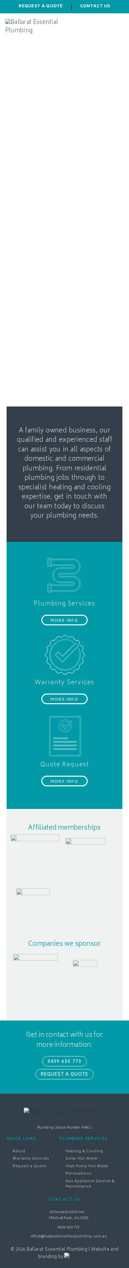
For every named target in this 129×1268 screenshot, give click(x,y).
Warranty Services (64, 683)
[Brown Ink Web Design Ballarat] (77, 1257)
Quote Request (64, 765)
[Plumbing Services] (64, 575)
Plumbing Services (64, 604)
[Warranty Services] (64, 654)
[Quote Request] (64, 736)
